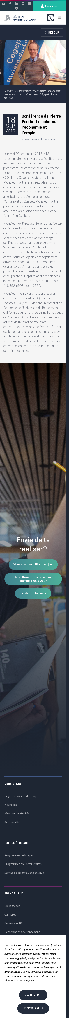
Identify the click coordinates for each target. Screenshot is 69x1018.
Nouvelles (10, 804)
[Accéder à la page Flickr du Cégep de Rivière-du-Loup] (23, 3)
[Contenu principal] (33, 194)
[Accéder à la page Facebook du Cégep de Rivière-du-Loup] (10, 3)
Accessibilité (12, 822)
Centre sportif (13, 923)
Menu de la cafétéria (16, 813)
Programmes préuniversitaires (23, 864)
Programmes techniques (19, 855)
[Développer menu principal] (59, 18)
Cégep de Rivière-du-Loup (20, 796)
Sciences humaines (31, 139)
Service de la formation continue (24, 872)
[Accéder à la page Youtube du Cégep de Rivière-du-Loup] (3, 3)
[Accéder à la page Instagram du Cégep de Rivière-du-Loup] (29, 3)
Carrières (10, 914)
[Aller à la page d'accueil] (20, 18)
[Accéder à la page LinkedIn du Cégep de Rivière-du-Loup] (16, 3)
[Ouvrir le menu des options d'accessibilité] (50, 17)
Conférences (49, 139)
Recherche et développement (22, 931)
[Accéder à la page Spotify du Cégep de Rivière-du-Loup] (16, 8)
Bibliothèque (12, 905)
